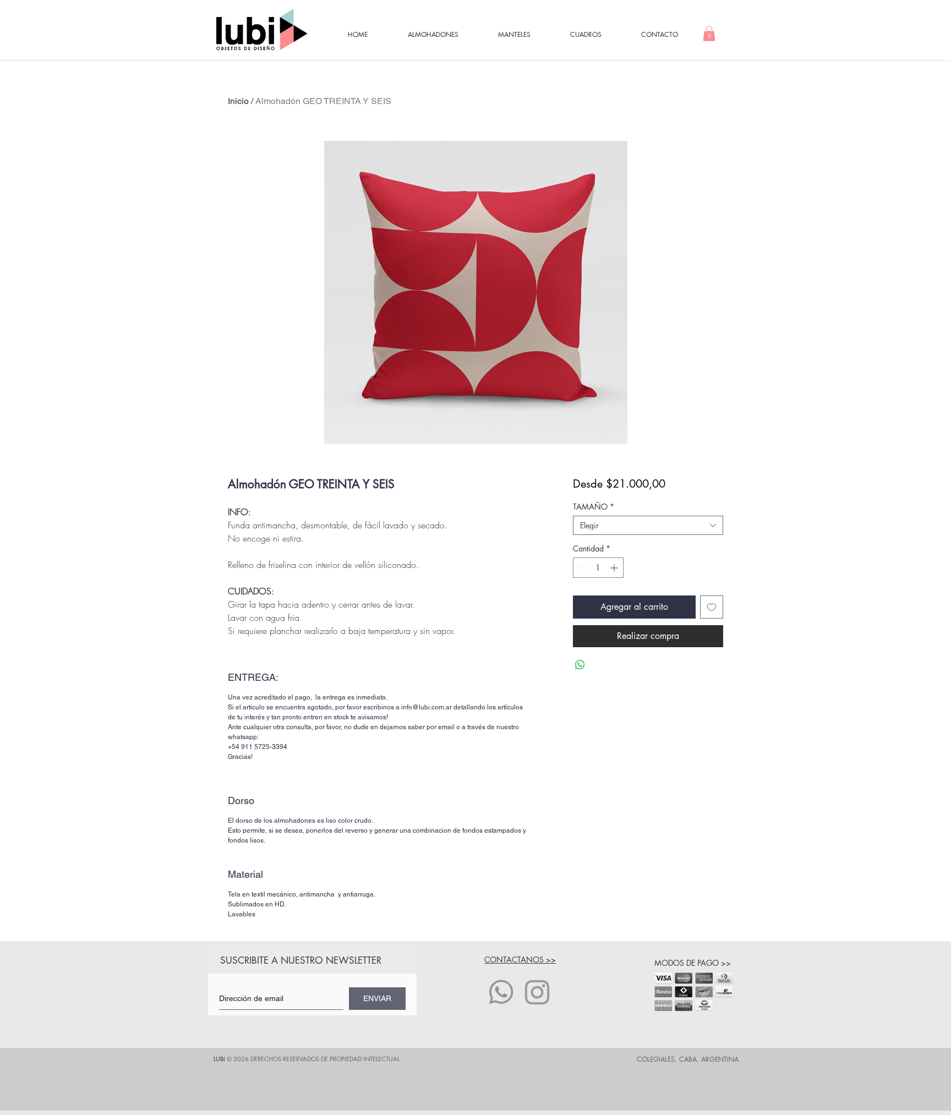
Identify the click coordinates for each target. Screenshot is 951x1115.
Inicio (238, 101)
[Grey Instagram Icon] (537, 992)
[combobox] (648, 525)
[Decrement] (581, 567)
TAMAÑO (593, 506)
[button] (709, 33)
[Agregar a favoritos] (711, 607)
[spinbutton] (598, 567)
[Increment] (615, 567)
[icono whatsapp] (500, 992)
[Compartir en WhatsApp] (580, 664)
